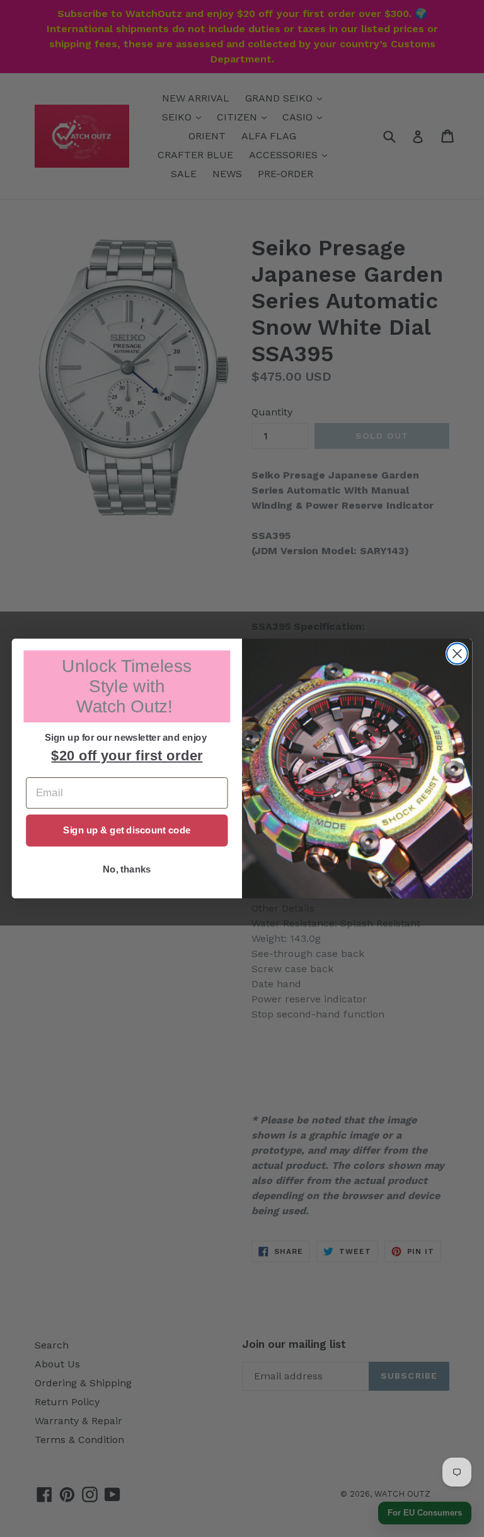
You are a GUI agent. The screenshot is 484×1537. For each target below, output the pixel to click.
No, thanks (127, 869)
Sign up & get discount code (126, 830)
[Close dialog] (457, 653)
